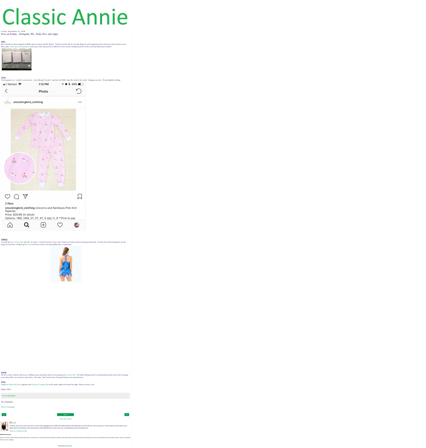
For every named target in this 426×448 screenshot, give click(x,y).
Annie (14, 423)
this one (28, 244)
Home (65, 414)
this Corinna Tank (17, 242)
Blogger (69, 446)
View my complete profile (18, 431)
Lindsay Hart (71, 375)
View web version (65, 419)
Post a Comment (8, 406)
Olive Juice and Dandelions (19, 46)
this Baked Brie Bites (13, 384)
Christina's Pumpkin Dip (39, 384)
